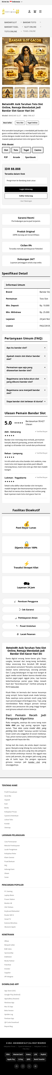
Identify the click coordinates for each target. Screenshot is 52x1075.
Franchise (7, 965)
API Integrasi (8, 977)
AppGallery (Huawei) (11, 999)
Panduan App (9, 1018)
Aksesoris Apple (10, 927)
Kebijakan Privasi (10, 812)
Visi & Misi (7, 796)
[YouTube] (35, 1066)
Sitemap (7, 827)
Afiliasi (6, 941)
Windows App (9, 1002)
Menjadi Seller (9, 945)
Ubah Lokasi (31, 181)
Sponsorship (8, 953)
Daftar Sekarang (26, 196)
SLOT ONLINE (30, 27)
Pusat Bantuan (9, 861)
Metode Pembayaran (12, 846)
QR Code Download (11, 1022)
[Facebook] (16, 1066)
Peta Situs (26, 1049)
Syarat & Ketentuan (11, 816)
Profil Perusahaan (10, 792)
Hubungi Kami (9, 869)
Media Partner (9, 961)
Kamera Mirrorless (10, 923)
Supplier (7, 973)
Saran (6, 877)
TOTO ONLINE (10, 31)
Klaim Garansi (9, 857)
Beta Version (9, 1010)
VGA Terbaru (8, 907)
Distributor (8, 957)
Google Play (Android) (12, 995)
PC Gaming (8, 891)
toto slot (15, 686)
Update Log (8, 1014)
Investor (7, 969)
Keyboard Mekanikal (11, 911)
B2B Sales (8, 949)
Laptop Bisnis (9, 895)
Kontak (7, 824)
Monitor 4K (8, 903)
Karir (6, 804)
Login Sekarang (26, 189)
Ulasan (6, 873)
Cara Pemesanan (10, 842)
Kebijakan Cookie (40, 1046)
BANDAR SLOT (10, 22)
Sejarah (7, 800)
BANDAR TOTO (29, 22)
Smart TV (7, 919)
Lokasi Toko (8, 820)
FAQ (5, 865)
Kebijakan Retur (10, 853)
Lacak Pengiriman (10, 849)
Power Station (9, 899)
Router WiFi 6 (9, 915)
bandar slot (34, 762)
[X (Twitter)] (29, 1066)
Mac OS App (8, 1007)
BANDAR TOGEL (11, 27)
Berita (6, 808)
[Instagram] (22, 1066)
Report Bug (8, 1026)
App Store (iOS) (10, 991)
